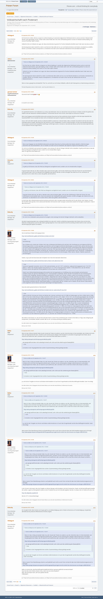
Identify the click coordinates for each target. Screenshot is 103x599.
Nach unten (9, 31)
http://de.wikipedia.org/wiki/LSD (30, 493)
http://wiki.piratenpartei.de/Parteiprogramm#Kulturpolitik (36, 339)
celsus (10, 59)
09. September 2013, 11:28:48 (28, 230)
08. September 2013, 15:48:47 (28, 91)
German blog (71, 10)
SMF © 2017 (12, 597)
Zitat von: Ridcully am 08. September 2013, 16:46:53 (35, 140)
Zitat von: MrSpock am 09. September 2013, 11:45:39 (35, 396)
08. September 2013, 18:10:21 (28, 160)
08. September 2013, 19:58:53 (28, 180)
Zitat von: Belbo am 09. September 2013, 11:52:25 (35, 443)
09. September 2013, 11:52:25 (28, 393)
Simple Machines (18, 597)
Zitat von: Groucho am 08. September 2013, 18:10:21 (35, 183)
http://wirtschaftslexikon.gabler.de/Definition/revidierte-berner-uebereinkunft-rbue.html (44, 290)
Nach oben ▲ (95, 597)
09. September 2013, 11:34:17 (28, 330)
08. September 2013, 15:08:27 (28, 58)
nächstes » (93, 27)
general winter (12, 92)
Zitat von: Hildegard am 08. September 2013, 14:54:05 (36, 62)
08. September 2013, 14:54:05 (28, 35)
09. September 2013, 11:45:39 (28, 355)
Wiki (66, 10)
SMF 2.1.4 (7, 597)
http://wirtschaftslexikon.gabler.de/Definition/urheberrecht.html (38, 236)
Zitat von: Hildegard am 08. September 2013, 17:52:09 (36, 163)
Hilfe (82, 597)
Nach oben (9, 581)
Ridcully (10, 109)
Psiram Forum (12, 6)
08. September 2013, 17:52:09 (28, 137)
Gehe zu (75, 588)
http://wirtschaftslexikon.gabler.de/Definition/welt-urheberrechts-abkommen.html (42, 261)
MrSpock (10, 230)
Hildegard (11, 35)
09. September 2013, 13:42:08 (28, 507)
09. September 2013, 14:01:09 (28, 520)
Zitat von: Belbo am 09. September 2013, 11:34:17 (35, 358)
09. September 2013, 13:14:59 (28, 439)
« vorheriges (85, 27)
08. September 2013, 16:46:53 (28, 109)
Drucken (94, 31)
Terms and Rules (87, 597)
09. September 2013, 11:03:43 (28, 212)
